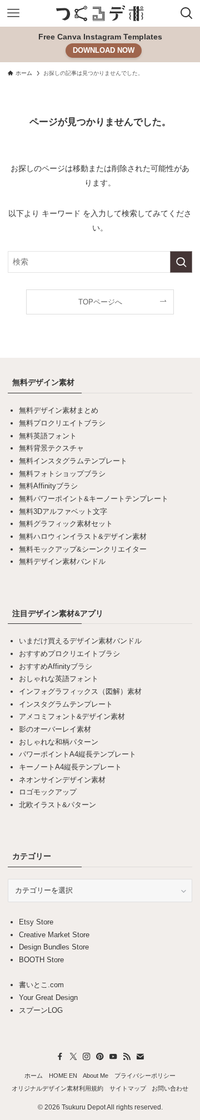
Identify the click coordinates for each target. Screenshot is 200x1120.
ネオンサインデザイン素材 (62, 780)
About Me (95, 1075)
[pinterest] (100, 1057)
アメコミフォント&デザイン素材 (72, 716)
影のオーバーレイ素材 (55, 729)
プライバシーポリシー (145, 1075)
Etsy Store (36, 922)
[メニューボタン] (13, 13)
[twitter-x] (73, 1057)
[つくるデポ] (100, 13)
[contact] (140, 1057)
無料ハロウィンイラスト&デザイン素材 (83, 536)
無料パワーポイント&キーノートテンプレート (93, 498)
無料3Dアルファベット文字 (63, 511)
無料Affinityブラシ (48, 486)
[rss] (127, 1057)
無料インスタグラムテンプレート (73, 461)
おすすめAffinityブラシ (55, 666)
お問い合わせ (170, 1088)
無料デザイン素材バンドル (62, 561)
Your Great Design (48, 997)
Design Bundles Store (54, 947)
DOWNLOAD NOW (103, 50)
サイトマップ (127, 1088)
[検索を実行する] (181, 262)
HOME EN (63, 1075)
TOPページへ (100, 302)
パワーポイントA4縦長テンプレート (77, 754)
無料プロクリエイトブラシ (62, 423)
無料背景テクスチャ (51, 448)
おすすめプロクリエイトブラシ (69, 653)
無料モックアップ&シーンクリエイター (83, 549)
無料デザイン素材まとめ (58, 410)
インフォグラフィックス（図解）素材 (80, 691)
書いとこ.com (41, 985)
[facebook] (60, 1057)
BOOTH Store (41, 960)
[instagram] (87, 1057)
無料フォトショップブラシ (62, 473)
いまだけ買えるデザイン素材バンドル (80, 641)
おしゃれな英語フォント (58, 678)
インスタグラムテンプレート (66, 704)
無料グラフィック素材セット (66, 523)
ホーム (33, 1075)
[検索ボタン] (186, 13)
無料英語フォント (48, 436)
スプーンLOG (41, 1010)
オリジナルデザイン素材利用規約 (57, 1088)
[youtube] (113, 1057)
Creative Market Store (54, 935)
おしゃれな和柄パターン (58, 742)
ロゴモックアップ (48, 792)
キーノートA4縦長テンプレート (70, 767)
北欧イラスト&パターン (57, 805)
